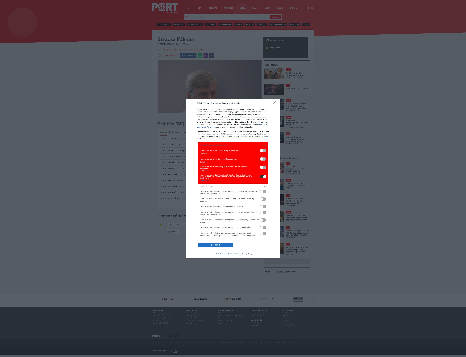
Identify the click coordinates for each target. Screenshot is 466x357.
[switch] (263, 150)
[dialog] (233, 178)
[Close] (275, 103)
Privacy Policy (246, 254)
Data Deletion (219, 254)
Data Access (233, 254)
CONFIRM (215, 245)
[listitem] (233, 145)
